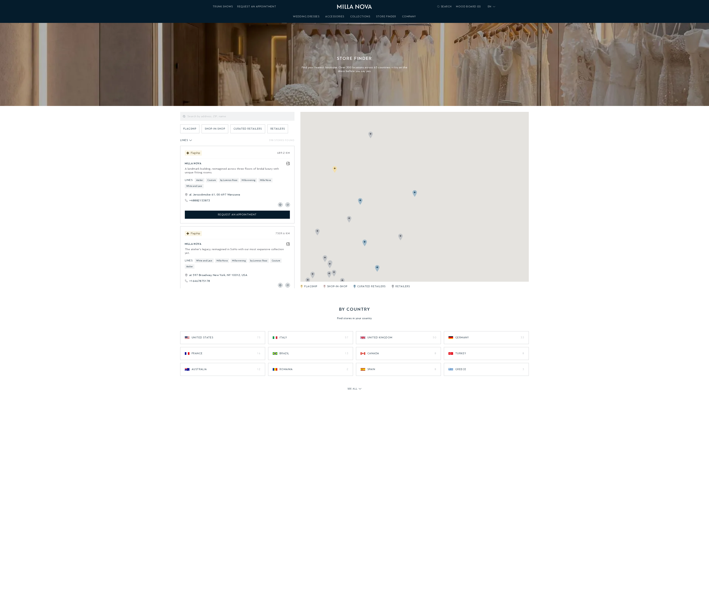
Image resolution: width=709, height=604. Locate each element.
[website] (280, 205)
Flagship (189, 128)
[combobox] (490, 6)
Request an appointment (237, 214)
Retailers (277, 128)
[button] (335, 169)
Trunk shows (223, 6)
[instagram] (287, 205)
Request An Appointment (256, 6)
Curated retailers (248, 128)
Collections (360, 16)
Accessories (334, 16)
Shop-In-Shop (215, 128)
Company (409, 16)
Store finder (386, 16)
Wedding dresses (306, 16)
